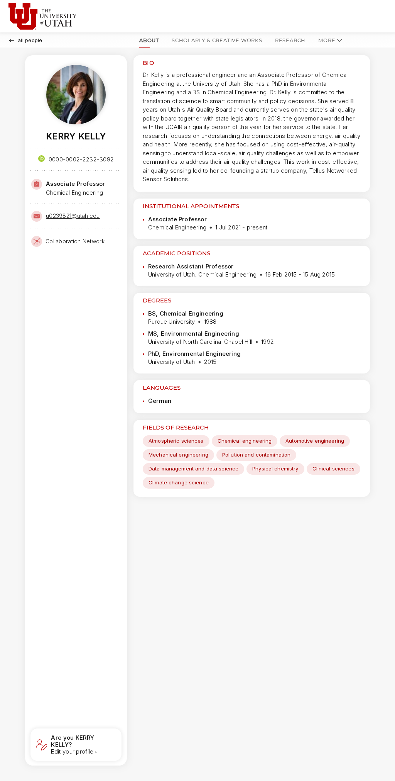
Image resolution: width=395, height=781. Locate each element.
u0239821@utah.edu (73, 215)
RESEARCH (290, 40)
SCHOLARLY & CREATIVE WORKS (217, 40)
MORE (326, 40)
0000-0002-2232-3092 (81, 159)
